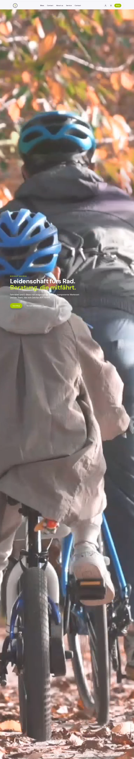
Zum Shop (16, 306)
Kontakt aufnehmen (34, 306)
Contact (50, 5)
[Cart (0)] (111, 5)
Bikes (42, 5)
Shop (118, 5)
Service (69, 5)
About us (59, 5)
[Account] (105, 5)
